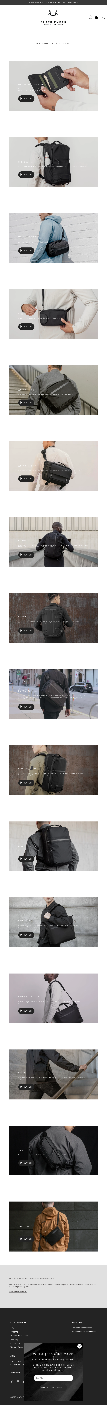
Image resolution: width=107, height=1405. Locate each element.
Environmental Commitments (84, 1331)
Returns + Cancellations (20, 1335)
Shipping (14, 1331)
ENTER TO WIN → (53, 1387)
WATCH (27, 98)
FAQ (12, 1328)
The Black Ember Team (82, 1328)
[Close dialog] (79, 1346)
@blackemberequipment (18, 1291)
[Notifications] (96, 17)
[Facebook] (11, 1381)
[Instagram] (18, 1381)
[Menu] (4, 17)
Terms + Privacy (17, 1347)
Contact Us (15, 1343)
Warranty (14, 1339)
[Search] (90, 17)
